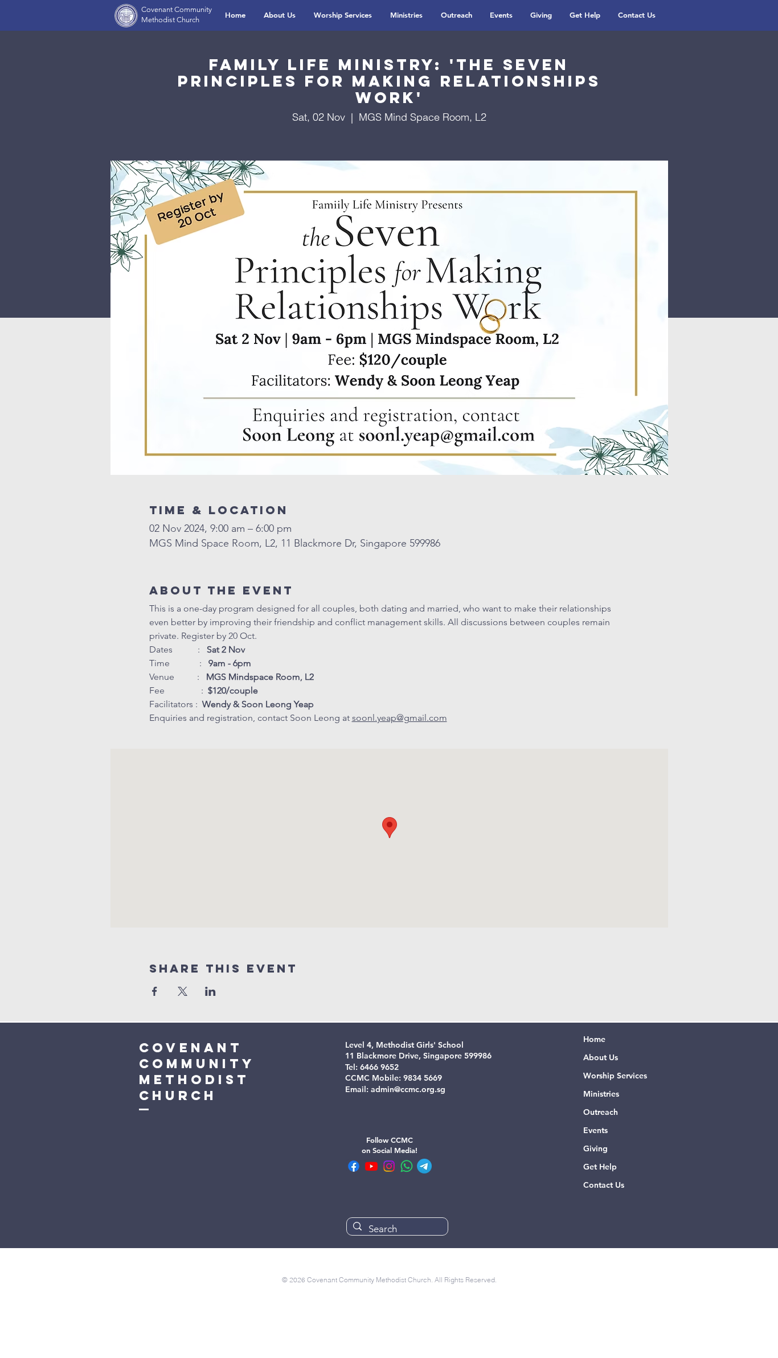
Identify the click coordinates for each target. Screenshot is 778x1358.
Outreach (600, 1112)
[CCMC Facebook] (353, 1166)
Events (595, 1130)
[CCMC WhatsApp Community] (406, 1166)
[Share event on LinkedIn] (210, 991)
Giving (595, 1148)
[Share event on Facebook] (154, 991)
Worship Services (615, 1075)
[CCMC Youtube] (371, 1166)
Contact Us (603, 1185)
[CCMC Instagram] (389, 1166)
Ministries (601, 1094)
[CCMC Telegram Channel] (424, 1166)
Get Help (600, 1167)
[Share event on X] (182, 991)
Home (594, 1039)
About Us (600, 1057)
